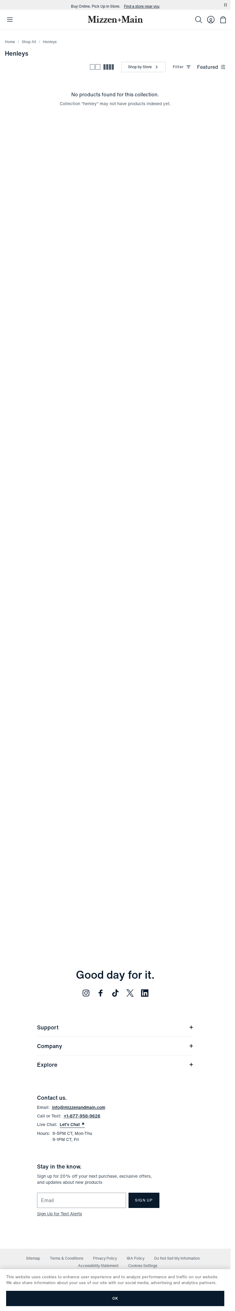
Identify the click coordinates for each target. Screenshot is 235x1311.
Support (47, 1027)
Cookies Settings (142, 1265)
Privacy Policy (105, 1258)
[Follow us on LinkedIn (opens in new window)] (145, 993)
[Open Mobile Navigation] (10, 19)
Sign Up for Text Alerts (59, 1213)
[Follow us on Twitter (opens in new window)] (130, 993)
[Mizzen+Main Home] (115, 19)
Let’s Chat (72, 1124)
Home (10, 41)
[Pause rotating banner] (225, 5)
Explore (47, 1065)
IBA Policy (135, 1258)
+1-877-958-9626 (82, 1116)
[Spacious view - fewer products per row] (95, 67)
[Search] (198, 19)
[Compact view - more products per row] (108, 67)
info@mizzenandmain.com (78, 1107)
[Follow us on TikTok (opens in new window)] (115, 993)
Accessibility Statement (98, 1265)
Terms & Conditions (66, 1258)
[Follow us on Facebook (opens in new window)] (101, 993)
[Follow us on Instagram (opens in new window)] (86, 993)
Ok (115, 1298)
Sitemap (33, 1258)
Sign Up (144, 1200)
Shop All (29, 41)
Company (49, 1046)
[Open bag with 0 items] (223, 19)
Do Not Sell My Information (177, 1258)
